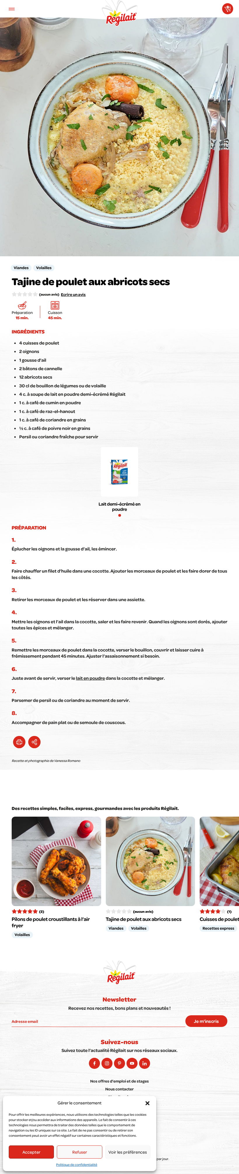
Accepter (31, 1151)
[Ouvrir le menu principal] (11, 9)
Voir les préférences (127, 1151)
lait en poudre (90, 678)
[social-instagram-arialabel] (107, 1063)
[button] (147, 1103)
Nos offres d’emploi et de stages (119, 1081)
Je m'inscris (206, 1021)
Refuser (79, 1151)
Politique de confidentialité (76, 1164)
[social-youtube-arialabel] (132, 1063)
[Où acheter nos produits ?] (227, 8)
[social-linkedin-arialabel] (144, 1063)
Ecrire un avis (73, 294)
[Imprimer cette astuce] (19, 742)
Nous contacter (119, 1089)
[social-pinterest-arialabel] (119, 1063)
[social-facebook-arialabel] (94, 1063)
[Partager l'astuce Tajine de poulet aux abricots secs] (34, 742)
